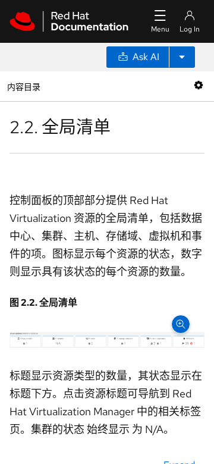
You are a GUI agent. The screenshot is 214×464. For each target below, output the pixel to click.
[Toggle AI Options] (182, 57)
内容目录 (23, 86)
